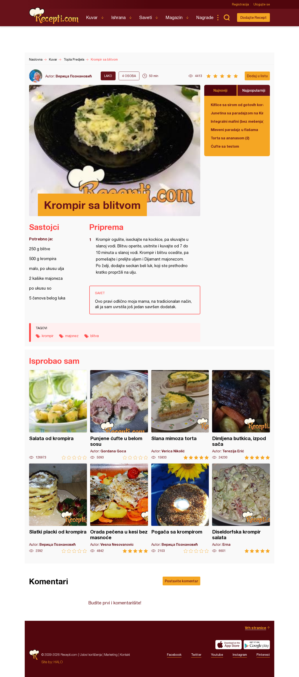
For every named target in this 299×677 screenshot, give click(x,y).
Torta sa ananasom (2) (230, 138)
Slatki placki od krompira (58, 508)
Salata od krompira (58, 415)
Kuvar (92, 17)
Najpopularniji (253, 90)
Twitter (196, 654)
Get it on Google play (257, 644)
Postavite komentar (181, 581)
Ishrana (118, 17)
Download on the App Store (228, 644)
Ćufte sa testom (225, 146)
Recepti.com (54, 15)
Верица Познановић (74, 76)
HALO (58, 662)
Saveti (145, 17)
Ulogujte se (261, 4)
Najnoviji (220, 90)
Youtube (217, 654)
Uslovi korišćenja (91, 654)
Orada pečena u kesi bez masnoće (119, 508)
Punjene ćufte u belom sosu (119, 415)
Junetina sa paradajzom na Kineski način (237, 113)
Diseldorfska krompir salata (241, 508)
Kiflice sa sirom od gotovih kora (237, 105)
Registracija (240, 4)
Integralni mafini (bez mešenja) (237, 121)
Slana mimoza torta (180, 415)
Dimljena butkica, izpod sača (241, 415)
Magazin (174, 17)
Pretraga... (226, 17)
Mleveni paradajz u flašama (234, 130)
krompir (47, 336)
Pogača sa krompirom (180, 508)
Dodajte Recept (253, 17)
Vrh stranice (255, 628)
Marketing (111, 654)
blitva (94, 336)
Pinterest (263, 654)
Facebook (174, 654)
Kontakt (125, 654)
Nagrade (204, 17)
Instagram (240, 654)
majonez (72, 336)
